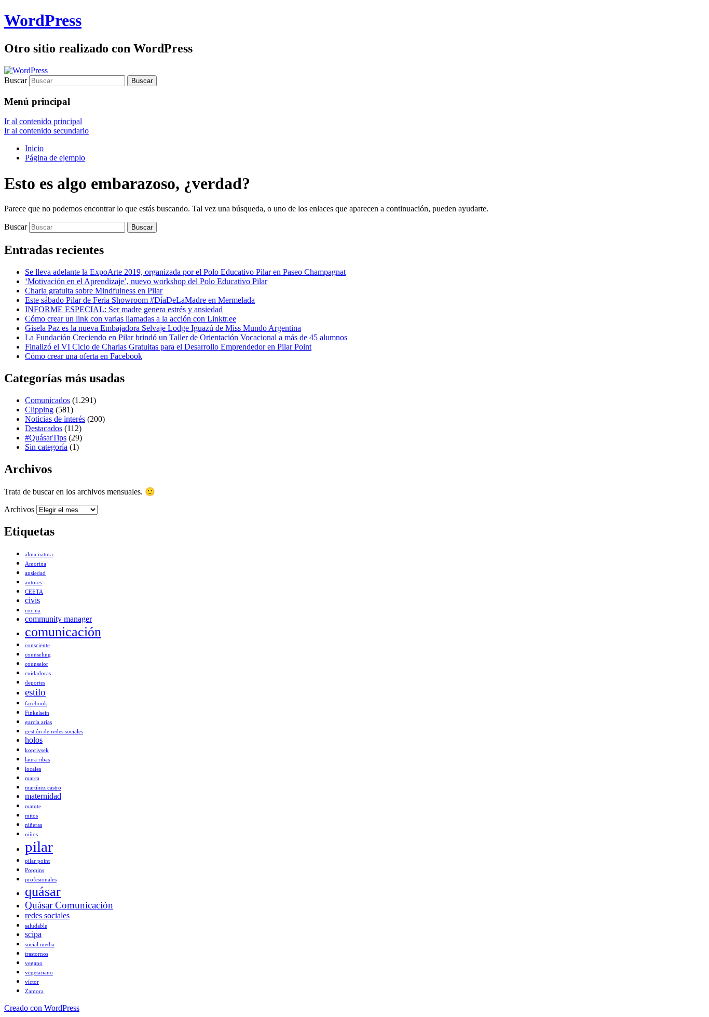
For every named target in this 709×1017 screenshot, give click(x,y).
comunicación (63, 631)
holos (34, 739)
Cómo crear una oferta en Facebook (83, 356)
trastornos (36, 954)
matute (33, 806)
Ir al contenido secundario (46, 130)
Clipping (39, 409)
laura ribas (37, 759)
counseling (38, 655)
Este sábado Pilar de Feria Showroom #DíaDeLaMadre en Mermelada (140, 300)
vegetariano (39, 972)
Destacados (43, 428)
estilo (35, 692)
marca (32, 778)
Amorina (35, 564)
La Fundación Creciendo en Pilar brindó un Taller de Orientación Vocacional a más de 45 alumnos (186, 337)
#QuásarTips (45, 437)
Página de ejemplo (55, 157)
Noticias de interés (55, 418)
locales (33, 769)
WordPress (42, 20)
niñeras (33, 825)
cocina (32, 610)
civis (32, 600)
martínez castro (43, 788)
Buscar (15, 80)
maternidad (43, 796)
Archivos (19, 509)
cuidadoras (38, 673)
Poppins (34, 870)
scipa (33, 934)
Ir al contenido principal (43, 121)
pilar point (37, 861)
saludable (36, 926)
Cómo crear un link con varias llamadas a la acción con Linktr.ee (130, 318)
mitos (31, 816)
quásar (43, 891)
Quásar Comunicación (69, 905)
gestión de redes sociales (54, 731)
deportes (35, 683)
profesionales (41, 879)
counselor (36, 664)
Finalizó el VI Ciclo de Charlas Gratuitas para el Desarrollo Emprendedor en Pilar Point (168, 346)
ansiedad (35, 573)
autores (33, 582)
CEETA (34, 592)
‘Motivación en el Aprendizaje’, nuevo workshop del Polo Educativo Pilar (146, 281)
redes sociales (47, 915)
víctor (32, 982)
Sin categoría (46, 447)
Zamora (34, 991)
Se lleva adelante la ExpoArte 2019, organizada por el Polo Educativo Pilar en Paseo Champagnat (185, 271)
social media (39, 944)
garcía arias (38, 722)
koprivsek (37, 750)
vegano (34, 963)
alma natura (39, 554)
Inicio (34, 148)
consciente (37, 645)
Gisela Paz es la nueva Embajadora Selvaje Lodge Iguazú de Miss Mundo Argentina (163, 328)
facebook (36, 703)
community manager (58, 618)
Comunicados (47, 400)
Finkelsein (37, 713)
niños (31, 834)
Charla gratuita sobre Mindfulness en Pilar (93, 290)
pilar (39, 846)
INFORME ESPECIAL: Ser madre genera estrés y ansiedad (124, 309)
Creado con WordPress (41, 1007)
